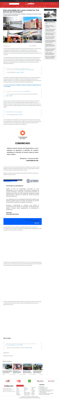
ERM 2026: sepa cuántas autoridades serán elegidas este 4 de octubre (50, 26)
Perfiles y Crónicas (27, 392)
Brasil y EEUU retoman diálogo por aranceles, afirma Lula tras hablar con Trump (27, 372)
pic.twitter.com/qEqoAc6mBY (17, 111)
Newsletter (44, 6)
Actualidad (22, 6)
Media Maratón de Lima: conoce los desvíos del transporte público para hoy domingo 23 (50, 34)
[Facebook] (42, 4)
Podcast (40, 6)
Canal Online (32, 6)
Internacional (18, 394)
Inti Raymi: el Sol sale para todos (44, 394)
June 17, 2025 (20, 72)
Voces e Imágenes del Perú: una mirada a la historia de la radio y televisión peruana (7, 372)
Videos (36, 6)
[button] (3, 368)
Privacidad (36, 396)
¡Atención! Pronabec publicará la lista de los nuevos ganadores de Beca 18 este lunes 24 (50, 41)
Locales (17, 392)
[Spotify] (54, 4)
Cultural (25, 387)
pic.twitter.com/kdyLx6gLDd (29, 69)
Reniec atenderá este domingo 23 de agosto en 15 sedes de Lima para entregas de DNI (50, 37)
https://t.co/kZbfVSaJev (20, 69)
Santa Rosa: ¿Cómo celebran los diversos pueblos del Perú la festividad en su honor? (50, 49)
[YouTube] (48, 4)
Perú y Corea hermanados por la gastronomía (46, 393)
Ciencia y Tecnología (27, 393)
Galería (27, 6)
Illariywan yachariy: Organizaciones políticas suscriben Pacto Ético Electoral (17, 372)
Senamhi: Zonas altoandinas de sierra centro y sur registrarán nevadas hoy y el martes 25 (50, 57)
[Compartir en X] (10, 374)
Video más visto (50, 9)
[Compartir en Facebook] (9, 374)
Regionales (18, 393)
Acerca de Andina (28, 396)
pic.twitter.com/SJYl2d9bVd (25, 91)
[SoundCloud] (52, 4)
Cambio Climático (26, 394)
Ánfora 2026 (26, 388)
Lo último (17, 6)
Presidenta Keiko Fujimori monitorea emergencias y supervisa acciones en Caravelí (37, 372)
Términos (33, 396)
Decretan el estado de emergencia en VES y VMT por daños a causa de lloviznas (50, 53)
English (5, 3)
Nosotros (33, 394)
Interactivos (33, 391)
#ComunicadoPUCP (9, 111)
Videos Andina (7, 361)
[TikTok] (56, 4)
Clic (24, 391)
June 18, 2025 (28, 347)
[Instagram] (50, 4)
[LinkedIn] (46, 4)
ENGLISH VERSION (20, 385)
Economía (17, 391)
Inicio (17, 387)
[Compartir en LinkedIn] (11, 374)
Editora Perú (23, 396)
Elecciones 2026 (41, 386)
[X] (44, 4)
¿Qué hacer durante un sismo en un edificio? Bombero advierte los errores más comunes (50, 30)
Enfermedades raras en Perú (43, 387)
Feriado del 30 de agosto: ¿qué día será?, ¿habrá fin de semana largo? (50, 22)
